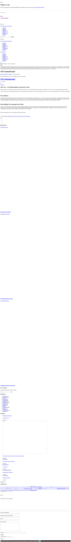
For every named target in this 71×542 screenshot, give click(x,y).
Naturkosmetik (5, 407)
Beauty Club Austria (4, 74)
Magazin (4, 404)
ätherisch (25, 490)
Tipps (6, 490)
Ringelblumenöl (49, 488)
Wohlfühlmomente (21, 490)
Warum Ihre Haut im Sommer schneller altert (9, 461)
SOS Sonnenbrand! (7, 79)
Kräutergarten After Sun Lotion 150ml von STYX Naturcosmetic (18, 116)
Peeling (36, 488)
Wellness (4, 411)
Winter (17, 490)
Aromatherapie (12, 486)
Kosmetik (4, 401)
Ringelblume (44, 488)
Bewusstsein (5, 397)
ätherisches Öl (28, 490)
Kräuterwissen (5, 402)
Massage (16, 488)
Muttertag (19, 488)
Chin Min (28, 486)
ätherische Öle (33, 490)
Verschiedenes (5, 410)
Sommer (67, 488)
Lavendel (13, 488)
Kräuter (4, 488)
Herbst (1, 488)
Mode (4, 406)
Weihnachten (13, 490)
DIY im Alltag (38, 487)
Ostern (33, 488)
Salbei (55, 488)
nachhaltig (22, 488)
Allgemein (10, 74)
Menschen (4, 405)
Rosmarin (53, 488)
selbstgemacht (61, 488)
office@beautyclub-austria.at (39, 7)
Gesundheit (5, 400)
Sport (4, 408)
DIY (3, 398)
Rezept (40, 488)
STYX (3, 490)
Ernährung (4, 399)
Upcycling (4, 409)
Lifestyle (4, 403)
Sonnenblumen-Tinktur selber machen (8, 472)
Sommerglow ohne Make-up (6, 477)
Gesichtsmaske (51, 486)
